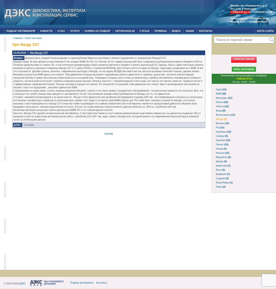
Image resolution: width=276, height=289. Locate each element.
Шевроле (223, 174)
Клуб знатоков (33, 38)
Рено (220, 169)
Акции (189, 31)
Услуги (75, 31)
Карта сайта (265, 31)
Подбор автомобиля (20, 31)
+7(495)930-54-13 (262, 12)
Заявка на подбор (97, 31)
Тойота (222, 106)
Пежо (221, 186)
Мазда (221, 119)
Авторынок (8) (125, 31)
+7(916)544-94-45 (257, 21)
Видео (176, 31)
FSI (220, 127)
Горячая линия (244, 59)
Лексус (222, 144)
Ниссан (222, 153)
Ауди (221, 89)
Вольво (222, 123)
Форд (220, 110)
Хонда (221, 148)
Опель (222, 102)
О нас (61, 31)
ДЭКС (22, 283)
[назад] (109, 133)
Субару (222, 136)
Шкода (221, 161)
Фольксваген (225, 114)
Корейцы (223, 131)
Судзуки (222, 178)
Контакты (205, 31)
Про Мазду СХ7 (39, 52)
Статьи (144, 31)
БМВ (221, 93)
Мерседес (224, 98)
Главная (18, 38)
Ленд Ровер (224, 182)
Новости (46, 31)
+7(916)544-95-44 (259, 18)
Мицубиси (223, 157)
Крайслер (223, 165)
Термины (160, 31)
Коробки (223, 140)
